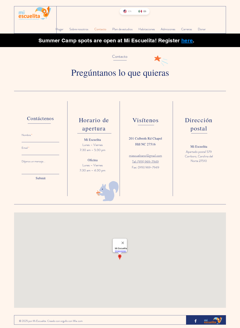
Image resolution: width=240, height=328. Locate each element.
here (187, 40)
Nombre (26, 135)
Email (25, 147)
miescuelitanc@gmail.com (145, 155)
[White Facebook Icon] (195, 321)
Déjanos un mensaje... (33, 161)
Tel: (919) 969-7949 (145, 161)
